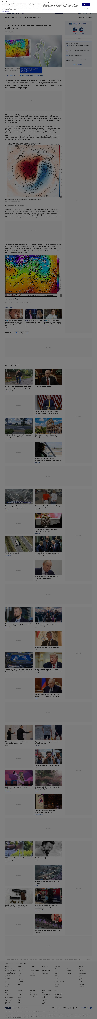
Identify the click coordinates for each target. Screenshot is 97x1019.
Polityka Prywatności (5, 11)
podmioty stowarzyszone (22, 3)
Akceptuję (86, 4)
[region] (48, 6)
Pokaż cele (86, 8)
